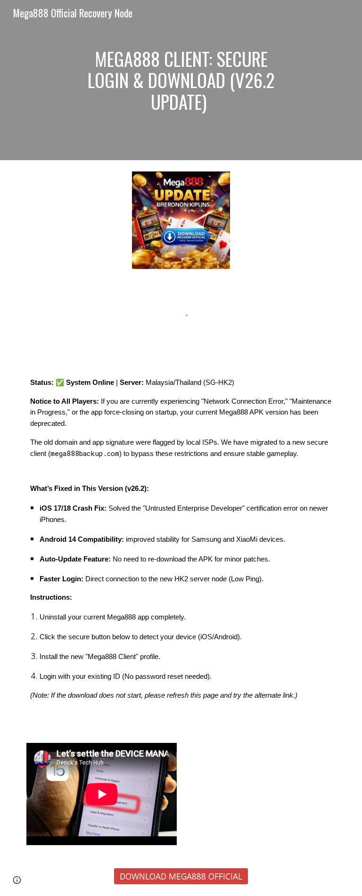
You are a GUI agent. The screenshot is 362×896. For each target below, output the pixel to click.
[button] (17, 880)
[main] (180, 80)
